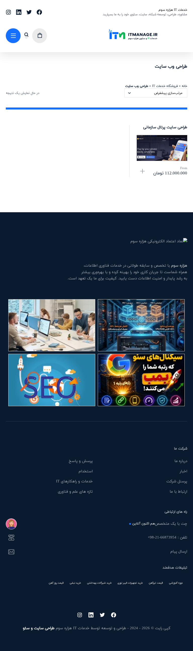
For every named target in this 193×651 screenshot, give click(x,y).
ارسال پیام (178, 552)
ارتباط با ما (178, 491)
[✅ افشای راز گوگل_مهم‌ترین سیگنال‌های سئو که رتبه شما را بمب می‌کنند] (141, 380)
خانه (184, 86)
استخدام (86, 471)
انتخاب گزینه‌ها (142, 171)
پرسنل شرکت (176, 481)
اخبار (183, 471)
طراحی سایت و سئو (39, 628)
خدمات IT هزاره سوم (173, 10)
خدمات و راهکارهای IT (74, 481)
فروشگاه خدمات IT (165, 86)
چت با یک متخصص (159, 524)
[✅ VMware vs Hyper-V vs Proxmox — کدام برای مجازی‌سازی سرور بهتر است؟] (141, 325)
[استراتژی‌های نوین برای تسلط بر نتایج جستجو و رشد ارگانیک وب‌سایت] (52, 380)
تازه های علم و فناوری (75, 491)
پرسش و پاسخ (81, 461)
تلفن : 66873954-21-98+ (167, 537)
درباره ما (180, 461)
